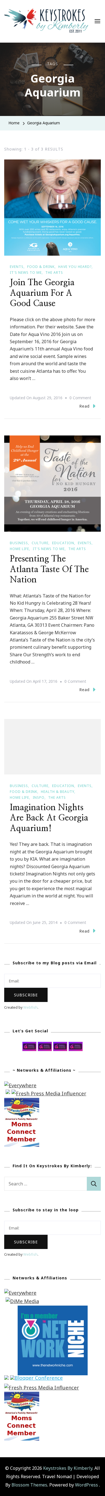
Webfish (30, 1007)
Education (63, 543)
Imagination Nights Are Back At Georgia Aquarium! (49, 818)
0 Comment (80, 398)
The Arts (54, 272)
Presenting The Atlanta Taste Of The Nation (49, 569)
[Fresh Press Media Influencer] (48, 1093)
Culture (40, 543)
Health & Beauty (57, 791)
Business (19, 543)
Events (17, 266)
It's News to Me (26, 272)
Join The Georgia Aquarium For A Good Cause (42, 293)
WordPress (86, 1485)
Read (84, 406)
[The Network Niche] (53, 1309)
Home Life (19, 548)
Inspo (39, 797)
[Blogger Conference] (36, 1379)
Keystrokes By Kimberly (67, 1468)
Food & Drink (41, 266)
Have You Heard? (75, 266)
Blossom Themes (29, 1485)
